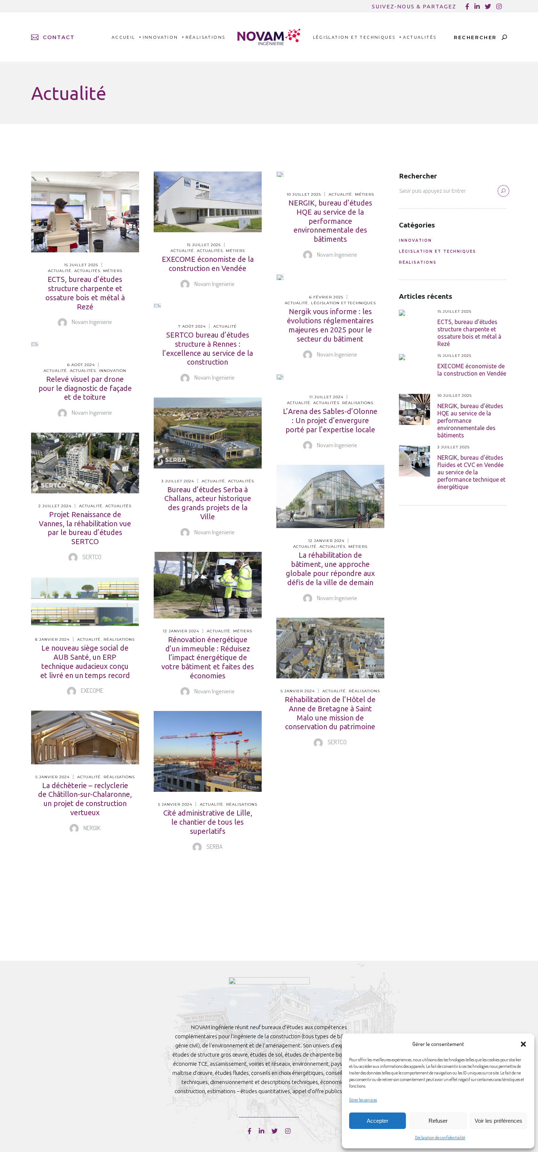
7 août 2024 (192, 326)
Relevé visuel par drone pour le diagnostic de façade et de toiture (85, 388)
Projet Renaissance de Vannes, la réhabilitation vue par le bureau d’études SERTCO (85, 528)
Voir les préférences (498, 1121)
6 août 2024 (81, 364)
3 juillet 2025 (453, 447)
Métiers (112, 270)
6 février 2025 (326, 297)
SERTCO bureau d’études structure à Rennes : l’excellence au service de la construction (207, 348)
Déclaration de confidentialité (440, 1137)
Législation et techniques (343, 303)
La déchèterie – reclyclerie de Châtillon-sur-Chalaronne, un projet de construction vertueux (85, 799)
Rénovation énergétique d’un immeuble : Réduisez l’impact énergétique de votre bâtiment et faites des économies (207, 657)
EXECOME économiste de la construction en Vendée (208, 263)
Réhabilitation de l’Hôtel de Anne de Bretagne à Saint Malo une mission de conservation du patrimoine (330, 713)
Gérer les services (363, 1100)
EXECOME (91, 690)
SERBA (214, 846)
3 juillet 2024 (177, 481)
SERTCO (91, 557)
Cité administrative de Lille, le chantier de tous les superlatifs (207, 822)
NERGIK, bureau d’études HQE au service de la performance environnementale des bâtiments (330, 221)
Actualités (87, 270)
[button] (523, 1044)
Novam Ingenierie (91, 321)
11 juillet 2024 (326, 397)
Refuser (438, 1121)
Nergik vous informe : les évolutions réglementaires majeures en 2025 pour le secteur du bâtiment (330, 325)
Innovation (112, 370)
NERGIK (91, 828)
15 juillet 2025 (81, 265)
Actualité (59, 270)
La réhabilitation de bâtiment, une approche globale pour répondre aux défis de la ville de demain (330, 568)
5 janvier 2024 (298, 691)
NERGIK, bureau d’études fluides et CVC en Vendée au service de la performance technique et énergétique (471, 472)
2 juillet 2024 (54, 506)
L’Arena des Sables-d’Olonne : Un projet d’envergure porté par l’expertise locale (330, 420)
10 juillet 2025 (304, 194)
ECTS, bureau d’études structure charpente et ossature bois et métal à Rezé (85, 292)
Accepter (377, 1121)
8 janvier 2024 (52, 639)
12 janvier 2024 (326, 540)
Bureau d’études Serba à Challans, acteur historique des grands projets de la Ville (207, 503)
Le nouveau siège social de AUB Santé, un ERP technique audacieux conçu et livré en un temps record (85, 661)
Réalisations (357, 402)
